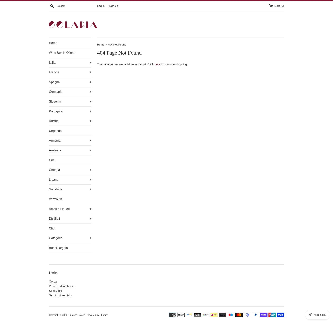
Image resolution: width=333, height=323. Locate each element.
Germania (70, 91)
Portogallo (70, 111)
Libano (70, 179)
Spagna (70, 82)
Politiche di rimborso (61, 286)
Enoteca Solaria (77, 315)
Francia (70, 72)
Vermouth (55, 199)
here (157, 64)
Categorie (70, 238)
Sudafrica (70, 189)
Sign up (113, 5)
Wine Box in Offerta (62, 52)
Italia (70, 62)
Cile (52, 160)
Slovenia (70, 101)
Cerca (53, 281)
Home (53, 43)
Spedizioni (55, 290)
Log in (101, 5)
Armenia (70, 140)
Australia (70, 150)
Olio (52, 228)
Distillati (70, 218)
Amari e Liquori (70, 209)
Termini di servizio (60, 295)
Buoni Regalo (58, 248)
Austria (70, 121)
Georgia (70, 169)
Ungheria (55, 130)
